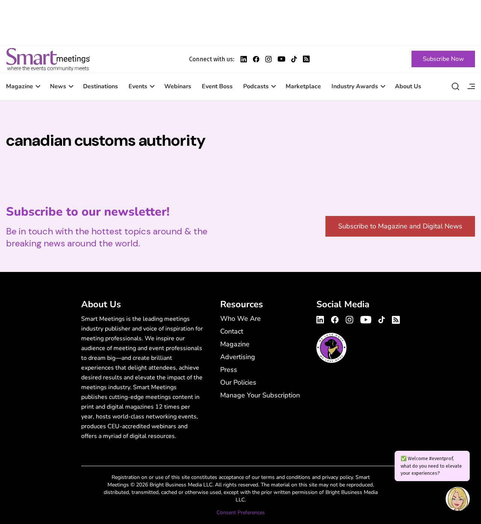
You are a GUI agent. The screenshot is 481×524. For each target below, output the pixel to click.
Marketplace (303, 86)
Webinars (177, 86)
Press (228, 369)
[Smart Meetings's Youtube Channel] (366, 318)
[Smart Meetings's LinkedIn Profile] (243, 59)
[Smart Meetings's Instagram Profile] (268, 59)
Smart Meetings (48, 58)
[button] (458, 500)
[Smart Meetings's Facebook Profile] (256, 59)
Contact (231, 331)
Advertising (237, 356)
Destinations (100, 86)
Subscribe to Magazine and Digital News (400, 226)
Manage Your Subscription (260, 395)
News (58, 86)
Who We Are (240, 318)
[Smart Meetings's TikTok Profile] (294, 59)
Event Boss (217, 86)
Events (138, 86)
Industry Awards (354, 86)
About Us (408, 86)
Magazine (19, 86)
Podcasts (256, 86)
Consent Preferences (240, 512)
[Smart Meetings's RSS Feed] (306, 59)
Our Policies (238, 382)
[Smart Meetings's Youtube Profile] (281, 59)
